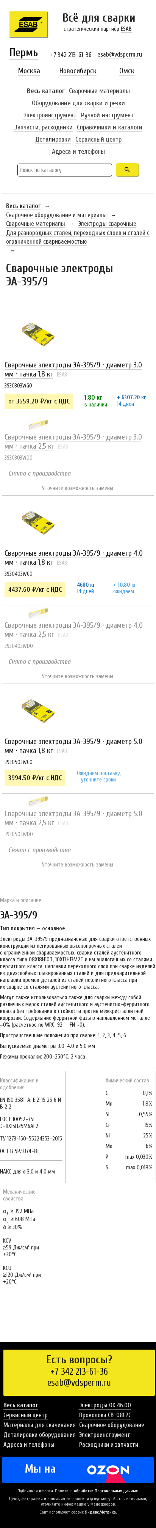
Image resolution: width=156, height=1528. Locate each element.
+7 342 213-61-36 (71, 54)
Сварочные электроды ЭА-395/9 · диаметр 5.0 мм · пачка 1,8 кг (73, 746)
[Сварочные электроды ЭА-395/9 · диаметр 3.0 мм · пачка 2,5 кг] (38, 424)
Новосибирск (78, 70)
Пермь (23, 52)
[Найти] (127, 169)
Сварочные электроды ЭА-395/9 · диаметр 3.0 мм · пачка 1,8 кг (73, 369)
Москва (29, 70)
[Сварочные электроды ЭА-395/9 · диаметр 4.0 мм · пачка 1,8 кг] (38, 522)
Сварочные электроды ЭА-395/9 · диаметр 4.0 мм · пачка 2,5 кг (74, 630)
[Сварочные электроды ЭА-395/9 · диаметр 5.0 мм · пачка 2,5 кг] (38, 801)
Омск (126, 70)
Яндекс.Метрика (100, 1512)
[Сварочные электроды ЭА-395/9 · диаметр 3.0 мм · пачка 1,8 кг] (38, 334)
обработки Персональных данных (106, 1490)
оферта (46, 1490)
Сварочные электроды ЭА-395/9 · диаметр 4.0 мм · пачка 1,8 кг (74, 558)
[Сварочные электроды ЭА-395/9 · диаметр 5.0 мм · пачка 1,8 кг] (38, 710)
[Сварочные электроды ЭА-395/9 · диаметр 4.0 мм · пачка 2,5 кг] (38, 613)
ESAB (126, 28)
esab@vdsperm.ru (119, 54)
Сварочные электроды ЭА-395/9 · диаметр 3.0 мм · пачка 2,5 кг (73, 442)
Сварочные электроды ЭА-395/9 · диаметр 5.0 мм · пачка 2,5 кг (73, 818)
